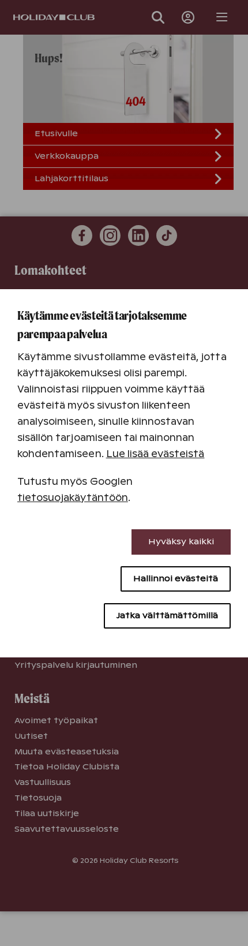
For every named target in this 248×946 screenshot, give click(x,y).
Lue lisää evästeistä (155, 454)
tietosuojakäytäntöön (72, 498)
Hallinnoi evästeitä (175, 578)
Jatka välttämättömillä (167, 615)
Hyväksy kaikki (181, 541)
